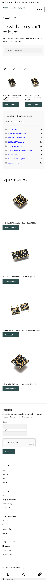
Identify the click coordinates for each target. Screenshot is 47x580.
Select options (10, 104)
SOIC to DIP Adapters (16, 142)
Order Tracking (7, 504)
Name (5, 422)
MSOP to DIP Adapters (16, 138)
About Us (5, 474)
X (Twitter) (8, 554)
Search (23, 574)
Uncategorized (13, 163)
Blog (4, 478)
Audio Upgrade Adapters (17, 133)
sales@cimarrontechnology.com (28, 2)
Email (5, 430)
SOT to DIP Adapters (16, 146)
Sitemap (5, 533)
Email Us (7, 546)
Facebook (7, 550)
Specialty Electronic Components (20, 150)
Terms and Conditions (10, 525)
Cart (36, 572)
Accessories (12, 129)
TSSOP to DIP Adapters (16, 159)
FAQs (4, 495)
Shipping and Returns (9, 500)
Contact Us (6, 482)
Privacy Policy (7, 529)
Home (7, 18)
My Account (8, 2)
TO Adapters (12, 154)
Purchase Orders (8, 508)
